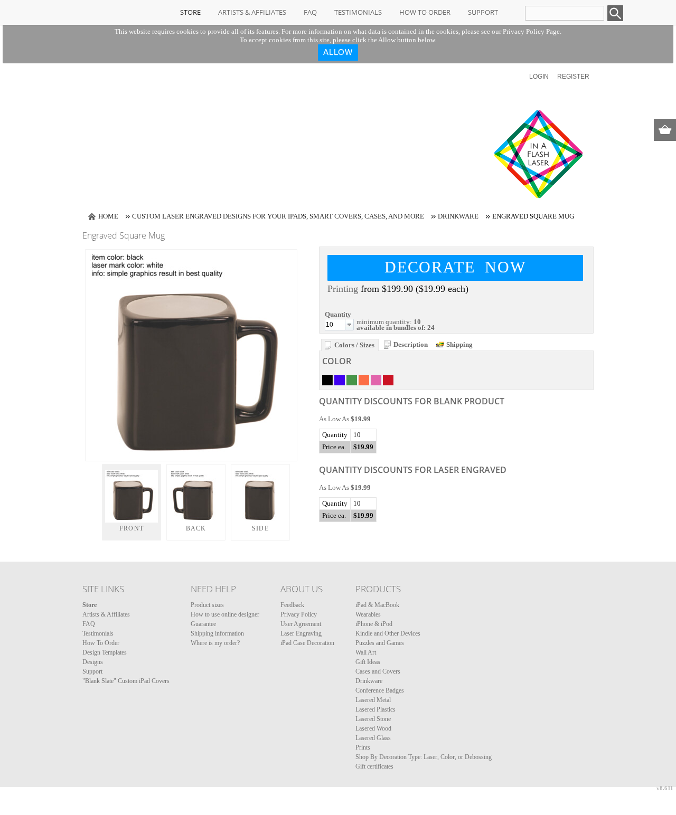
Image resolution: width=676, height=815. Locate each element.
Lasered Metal (373, 700)
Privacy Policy (298, 614)
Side (260, 528)
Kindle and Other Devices (387, 633)
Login (539, 76)
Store (190, 12)
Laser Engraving (301, 633)
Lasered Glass (373, 738)
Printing (342, 288)
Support (483, 12)
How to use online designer (225, 614)
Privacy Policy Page (531, 31)
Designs (92, 662)
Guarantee (203, 624)
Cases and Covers (377, 671)
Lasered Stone (373, 719)
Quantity (338, 314)
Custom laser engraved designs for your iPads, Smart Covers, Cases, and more (278, 216)
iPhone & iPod (373, 624)
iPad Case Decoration (307, 643)
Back (196, 528)
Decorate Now (455, 267)
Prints (362, 747)
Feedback (292, 605)
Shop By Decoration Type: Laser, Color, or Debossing (423, 757)
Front (131, 528)
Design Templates (104, 652)
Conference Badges (379, 690)
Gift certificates (374, 766)
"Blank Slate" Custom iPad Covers (126, 681)
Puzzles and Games (379, 643)
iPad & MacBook (377, 605)
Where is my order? (215, 643)
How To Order (424, 12)
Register (573, 76)
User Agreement (300, 624)
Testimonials (358, 12)
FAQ (310, 12)
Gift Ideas (367, 662)
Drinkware (458, 216)
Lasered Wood (373, 728)
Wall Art (365, 652)
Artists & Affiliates (252, 12)
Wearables (368, 614)
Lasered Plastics (375, 709)
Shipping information (217, 633)
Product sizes (207, 605)
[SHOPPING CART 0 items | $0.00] (665, 130)
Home (108, 216)
